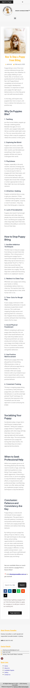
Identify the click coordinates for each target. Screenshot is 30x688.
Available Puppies (9, 670)
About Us (7, 668)
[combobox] (10, 585)
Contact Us (7, 674)
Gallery (6, 672)
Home (6, 666)
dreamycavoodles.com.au (18, 574)
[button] (15, 18)
